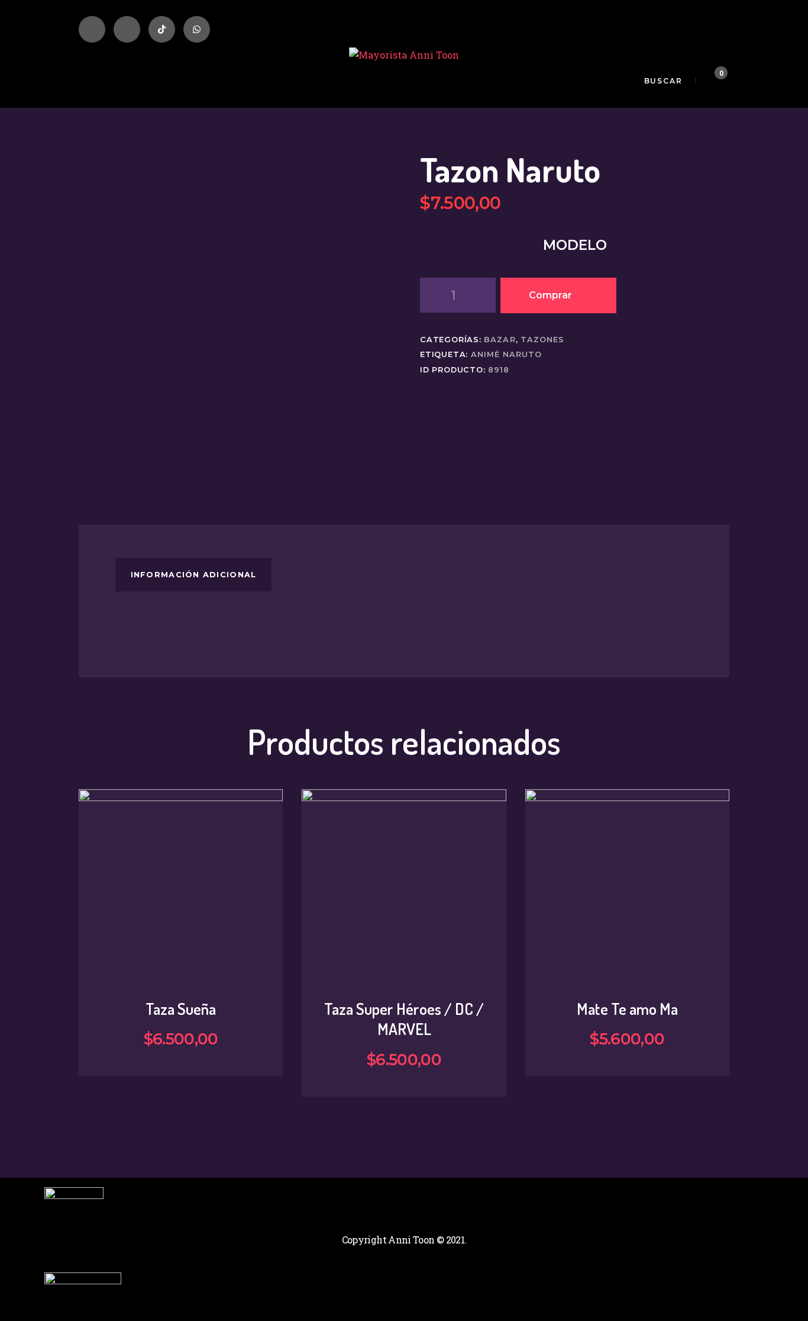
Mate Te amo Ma (627, 1008)
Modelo (575, 245)
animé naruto (506, 354)
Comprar (550, 295)
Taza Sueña (181, 1008)
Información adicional (194, 574)
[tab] (193, 574)
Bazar (499, 339)
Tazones (542, 339)
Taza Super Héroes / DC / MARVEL (404, 1019)
